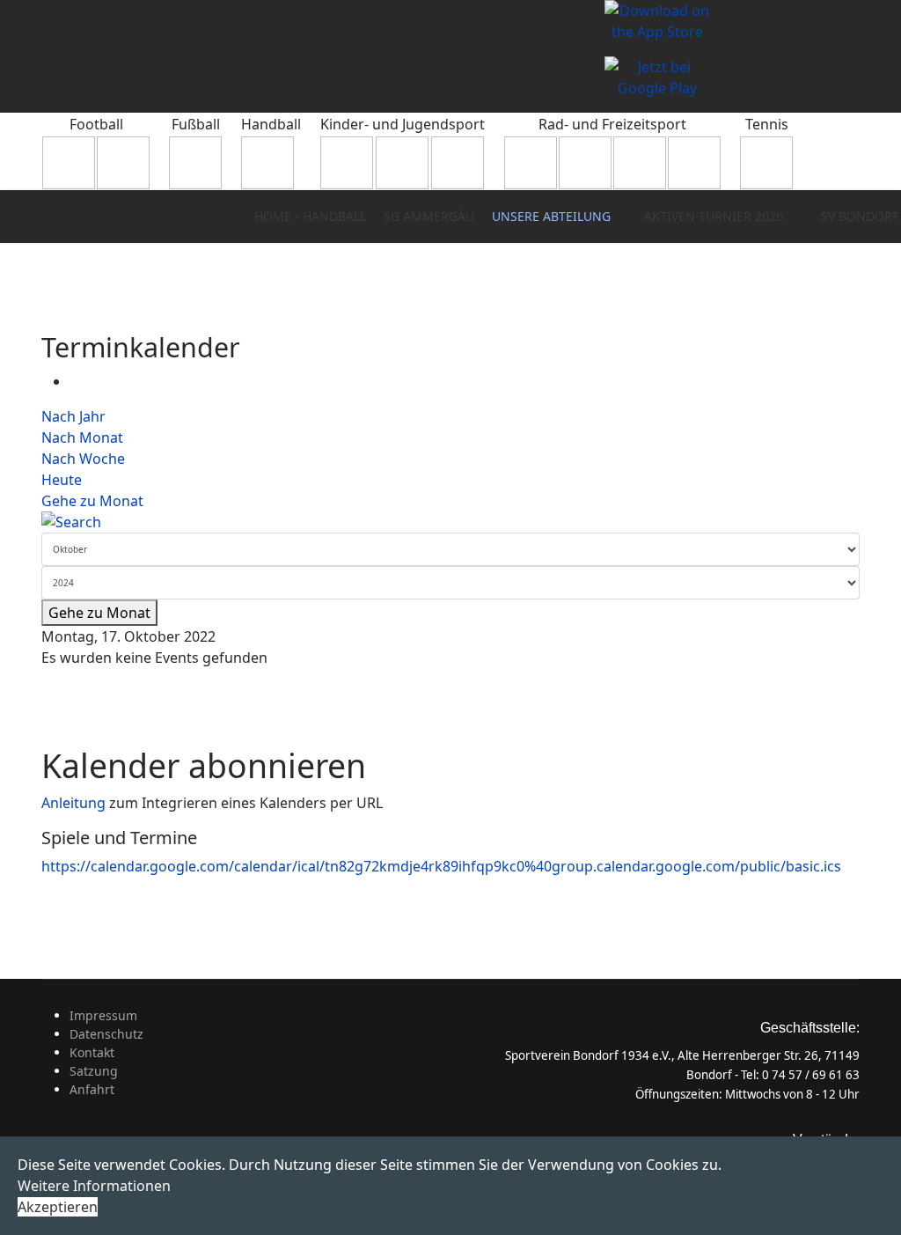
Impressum (103, 1015)
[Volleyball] (694, 162)
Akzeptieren (58, 1207)
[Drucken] (75, 381)
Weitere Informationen (94, 1185)
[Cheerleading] (123, 162)
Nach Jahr (73, 416)
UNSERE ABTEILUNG (551, 216)
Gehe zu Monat (92, 501)
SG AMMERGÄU (429, 216)
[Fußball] (195, 162)
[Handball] (271, 162)
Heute (61, 479)
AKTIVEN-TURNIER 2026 (713, 216)
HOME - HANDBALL (310, 216)
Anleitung (75, 802)
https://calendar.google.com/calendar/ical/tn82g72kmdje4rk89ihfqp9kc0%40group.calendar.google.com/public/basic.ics (441, 866)
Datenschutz (106, 1033)
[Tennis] (766, 162)
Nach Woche (83, 458)
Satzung (94, 1070)
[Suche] (450, 522)
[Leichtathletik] (458, 162)
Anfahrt (92, 1089)
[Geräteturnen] (402, 162)
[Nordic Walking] (639, 162)
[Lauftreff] (585, 162)
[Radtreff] (530, 162)
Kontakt (92, 1052)
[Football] (68, 162)
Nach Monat (82, 437)
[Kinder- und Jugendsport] (347, 162)
